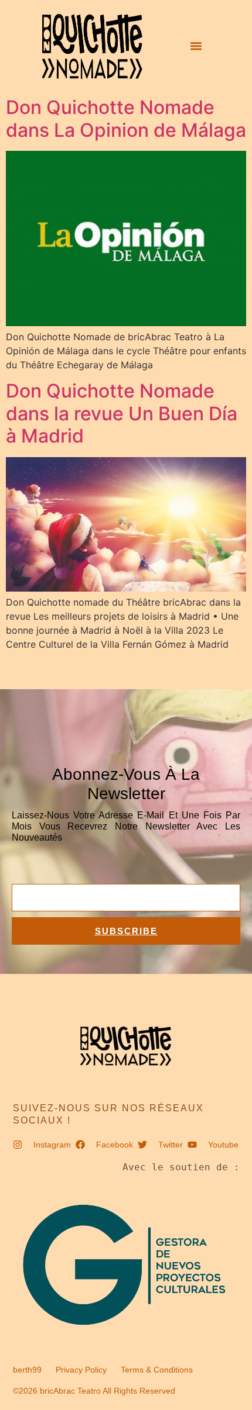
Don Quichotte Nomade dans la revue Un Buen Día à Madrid (121, 413)
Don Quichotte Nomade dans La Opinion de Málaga (126, 118)
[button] (195, 46)
